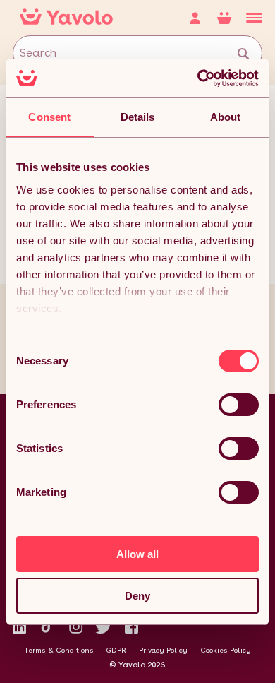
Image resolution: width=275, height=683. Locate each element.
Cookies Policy (225, 650)
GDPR (116, 650)
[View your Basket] (231, 17)
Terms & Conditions (59, 650)
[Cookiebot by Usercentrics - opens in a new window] (198, 78)
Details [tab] (138, 117)
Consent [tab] (49, 117)
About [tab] (225, 117)
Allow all (137, 554)
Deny (137, 596)
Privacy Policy (163, 650)
